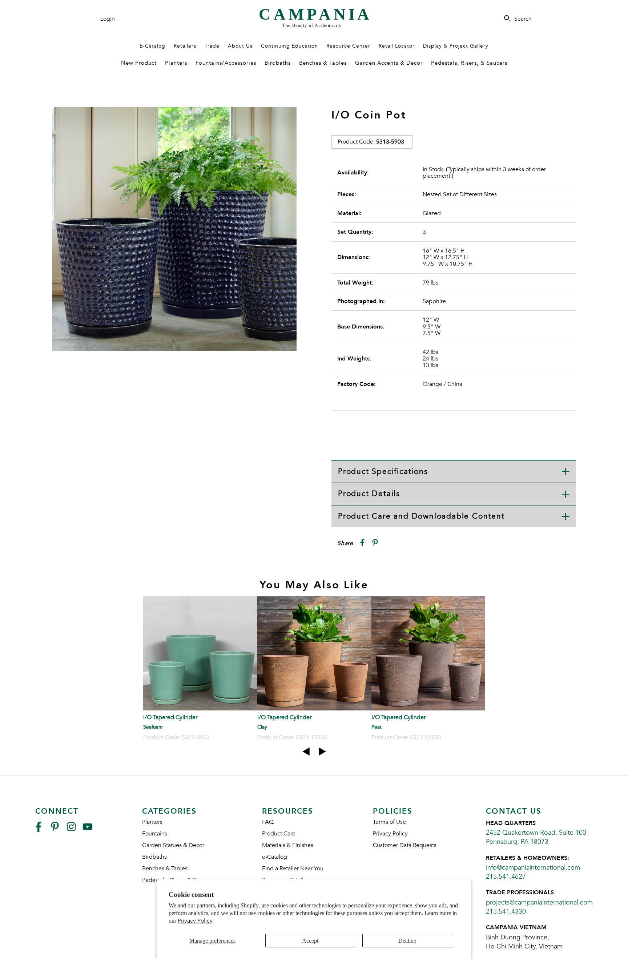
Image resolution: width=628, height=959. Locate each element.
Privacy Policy (195, 921)
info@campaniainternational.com (533, 867)
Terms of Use (389, 822)
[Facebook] (38, 829)
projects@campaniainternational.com (539, 902)
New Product (139, 63)
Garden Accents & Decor (389, 63)
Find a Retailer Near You (292, 869)
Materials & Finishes (287, 845)
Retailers (185, 46)
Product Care (278, 834)
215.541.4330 (506, 911)
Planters (176, 63)
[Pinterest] (55, 829)
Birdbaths (278, 63)
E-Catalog (152, 46)
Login (107, 19)
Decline (407, 941)
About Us (240, 46)
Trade (212, 46)
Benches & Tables (323, 63)
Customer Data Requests (404, 845)
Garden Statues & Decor (173, 845)
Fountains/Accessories (226, 63)
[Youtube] (87, 829)
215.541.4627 (506, 876)
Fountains (154, 834)
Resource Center (348, 46)
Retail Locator (397, 46)
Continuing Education (289, 46)
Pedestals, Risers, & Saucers (469, 63)
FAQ (268, 822)
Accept (310, 941)
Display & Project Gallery (455, 46)
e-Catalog (274, 857)
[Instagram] (71, 829)
